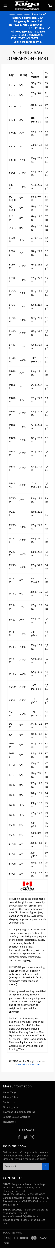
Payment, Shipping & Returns (19, 1111)
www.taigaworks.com (28, 1064)
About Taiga (9, 1092)
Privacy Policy (10, 1097)
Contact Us (9, 1102)
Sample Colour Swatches (16, 1116)
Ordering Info (10, 1107)
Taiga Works (15, 1233)
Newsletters (10, 1121)
